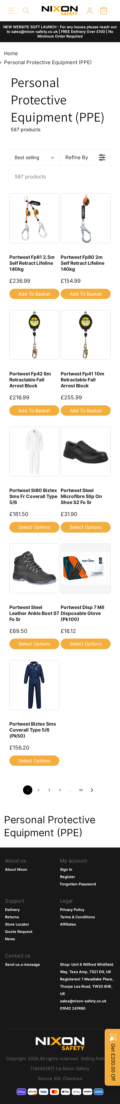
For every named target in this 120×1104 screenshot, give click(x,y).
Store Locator (17, 924)
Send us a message (22, 964)
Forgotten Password (78, 884)
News (10, 939)
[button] (11, 10)
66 (81, 790)
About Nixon (16, 869)
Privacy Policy (72, 909)
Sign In (66, 869)
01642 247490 (72, 1008)
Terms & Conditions (77, 917)
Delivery (12, 909)
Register (67, 876)
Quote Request (18, 931)
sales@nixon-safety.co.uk (83, 1001)
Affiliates (68, 924)
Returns (12, 917)
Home (11, 53)
